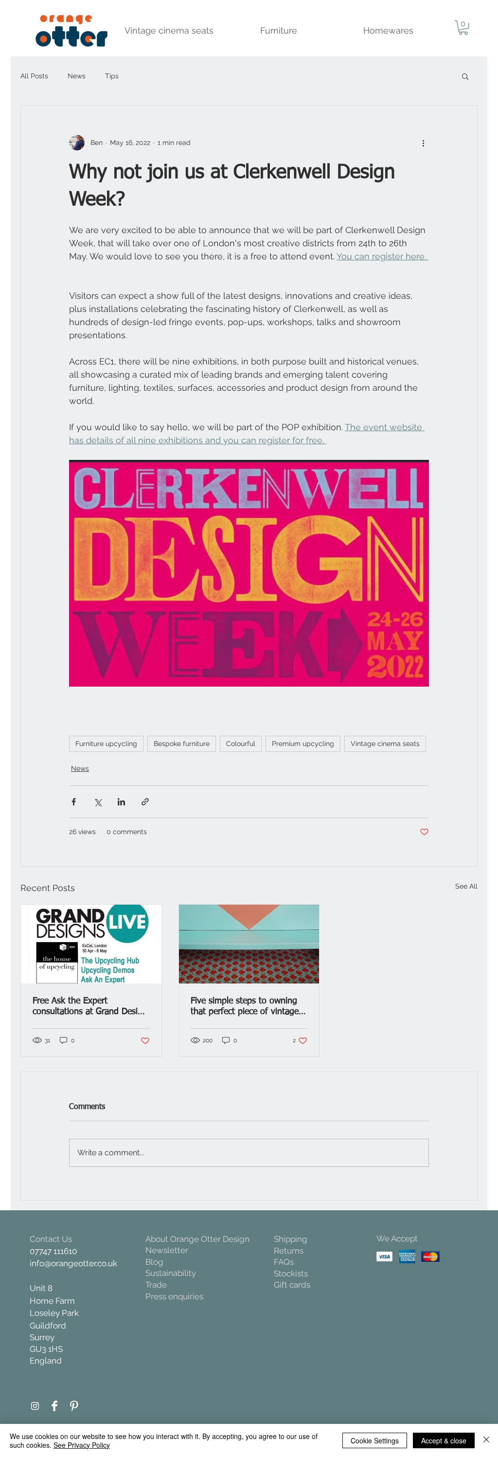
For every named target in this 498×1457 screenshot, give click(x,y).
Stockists (291, 1273)
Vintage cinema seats (385, 743)
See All (466, 886)
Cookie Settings (375, 1440)
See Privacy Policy (81, 1445)
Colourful (240, 743)
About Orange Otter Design (197, 1239)
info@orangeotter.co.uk (73, 1263)
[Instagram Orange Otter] (35, 1406)
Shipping (290, 1239)
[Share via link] (145, 801)
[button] (463, 27)
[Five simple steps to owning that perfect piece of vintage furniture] (249, 944)
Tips (112, 76)
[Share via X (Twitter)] (97, 801)
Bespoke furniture (182, 743)
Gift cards (292, 1285)
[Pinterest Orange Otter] (74, 1406)
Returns (288, 1251)
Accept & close (443, 1440)
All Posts (34, 76)
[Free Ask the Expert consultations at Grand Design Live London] (91, 944)
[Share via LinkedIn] (121, 801)
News (77, 76)
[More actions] (423, 142)
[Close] (486, 1440)
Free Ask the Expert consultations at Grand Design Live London (90, 1007)
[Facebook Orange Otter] (54, 1406)
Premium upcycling (303, 743)
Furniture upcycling (106, 743)
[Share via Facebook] (73, 801)
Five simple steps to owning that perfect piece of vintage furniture (245, 1007)
